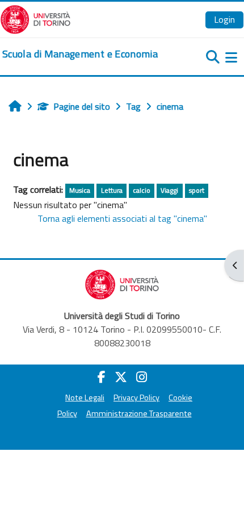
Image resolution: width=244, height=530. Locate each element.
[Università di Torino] (35, 18)
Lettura (112, 190)
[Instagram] (142, 377)
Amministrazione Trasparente (139, 413)
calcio (141, 190)
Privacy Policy (136, 397)
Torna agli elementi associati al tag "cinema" (122, 218)
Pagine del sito (81, 106)
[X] (121, 377)
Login (224, 19)
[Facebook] (101, 377)
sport (196, 190)
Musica (79, 190)
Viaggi (169, 190)
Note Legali (84, 397)
